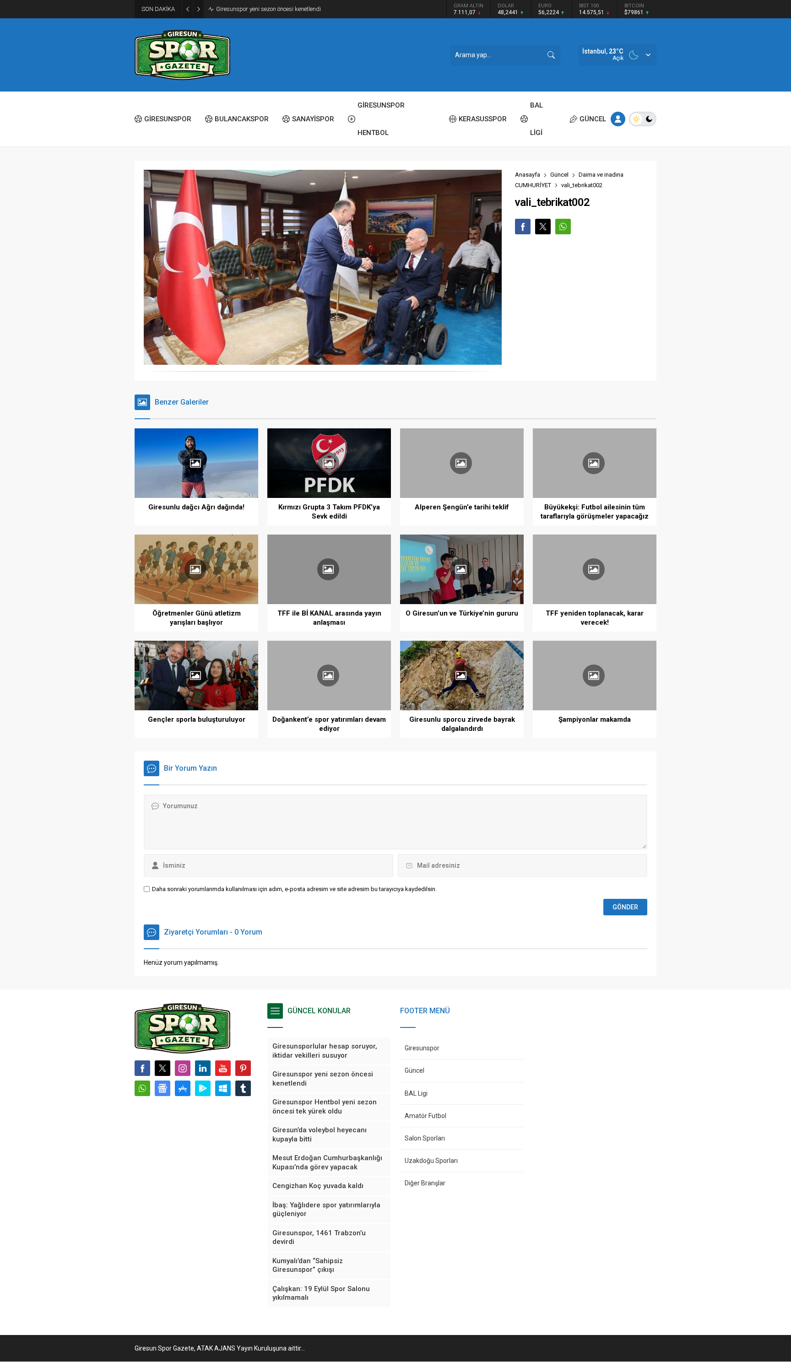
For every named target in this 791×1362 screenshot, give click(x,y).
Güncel (559, 174)
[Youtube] (223, 1068)
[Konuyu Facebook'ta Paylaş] (523, 226)
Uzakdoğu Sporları (431, 1160)
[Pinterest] (243, 1068)
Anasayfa (527, 174)
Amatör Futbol (425, 1115)
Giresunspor (422, 1048)
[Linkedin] (203, 1068)
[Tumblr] (243, 1088)
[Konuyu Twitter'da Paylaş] (543, 226)
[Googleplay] (203, 1088)
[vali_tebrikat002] (323, 360)
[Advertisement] (93, 142)
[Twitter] (162, 1068)
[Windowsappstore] (223, 1088)
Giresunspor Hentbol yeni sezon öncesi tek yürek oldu (284, 8)
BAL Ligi (416, 1093)
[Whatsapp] (142, 1088)
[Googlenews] (162, 1088)
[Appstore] (182, 1088)
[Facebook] (142, 1068)
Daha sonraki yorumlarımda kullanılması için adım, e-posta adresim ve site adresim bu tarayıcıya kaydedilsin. (294, 889)
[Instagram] (182, 1068)
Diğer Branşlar (425, 1183)
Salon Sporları (425, 1138)
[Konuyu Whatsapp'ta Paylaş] (563, 226)
